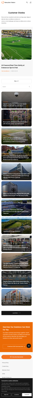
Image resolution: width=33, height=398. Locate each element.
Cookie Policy (5, 366)
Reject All (6, 394)
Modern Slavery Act (6, 377)
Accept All (27, 394)
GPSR (3, 373)
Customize (16, 394)
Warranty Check (6, 370)
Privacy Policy (5, 362)
